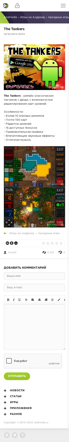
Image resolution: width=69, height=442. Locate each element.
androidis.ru (41, 423)
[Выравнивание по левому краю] (33, 299)
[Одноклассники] (11, 243)
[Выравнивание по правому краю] (46, 299)
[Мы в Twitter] (15, 435)
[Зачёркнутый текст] (26, 299)
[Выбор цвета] (59, 299)
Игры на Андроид (21, 233)
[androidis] (6, 5)
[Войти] (17, 5)
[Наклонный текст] (13, 299)
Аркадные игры (49, 233)
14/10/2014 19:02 (14, 34)
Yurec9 (12, 253)
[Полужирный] (8, 299)
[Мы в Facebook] (22, 435)
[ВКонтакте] (7, 243)
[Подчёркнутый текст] (19, 299)
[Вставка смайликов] (52, 299)
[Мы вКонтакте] (7, 435)
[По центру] (39, 299)
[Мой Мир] (16, 243)
